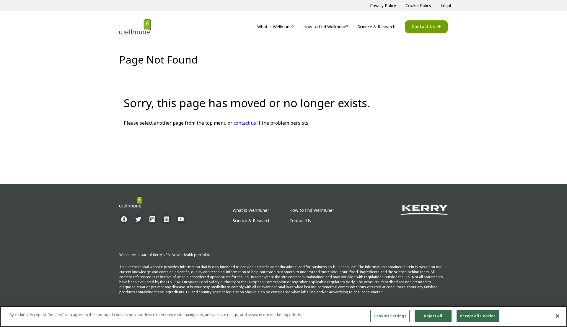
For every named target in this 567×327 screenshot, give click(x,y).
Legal (446, 5)
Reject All (433, 315)
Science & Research (376, 27)
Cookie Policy (418, 5)
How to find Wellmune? (325, 27)
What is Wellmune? (275, 27)
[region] (283, 316)
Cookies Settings (390, 315)
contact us (245, 123)
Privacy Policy (383, 5)
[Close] (557, 315)
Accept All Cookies (478, 315)
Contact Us (423, 26)
